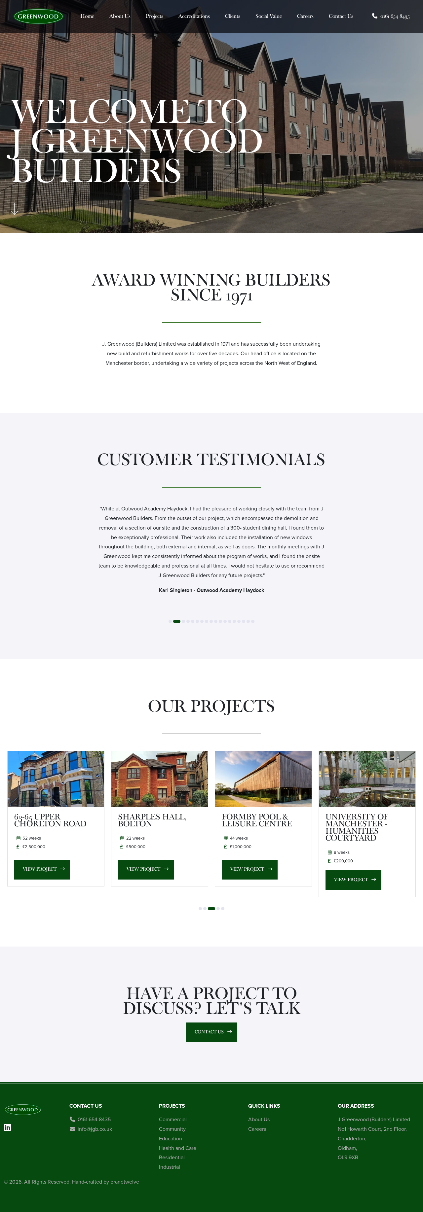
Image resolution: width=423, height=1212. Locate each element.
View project (34, 869)
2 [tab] (176, 621)
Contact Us (341, 16)
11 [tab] (220, 621)
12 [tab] (225, 621)
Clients (232, 16)
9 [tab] (211, 621)
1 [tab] (170, 621)
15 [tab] (239, 621)
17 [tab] (248, 621)
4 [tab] (188, 621)
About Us (120, 16)
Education (170, 1138)
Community (172, 1129)
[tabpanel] (211, 552)
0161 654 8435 (94, 1119)
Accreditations (194, 16)
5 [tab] (192, 621)
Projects (154, 16)
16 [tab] (243, 621)
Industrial (169, 1167)
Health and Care (177, 1148)
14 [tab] (234, 621)
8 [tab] (206, 621)
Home (87, 16)
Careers (305, 16)
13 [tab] (229, 621)
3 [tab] (183, 621)
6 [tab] (197, 621)
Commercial (173, 1119)
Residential (172, 1157)
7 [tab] (202, 621)
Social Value (268, 16)
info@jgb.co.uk (95, 1129)
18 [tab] (252, 621)
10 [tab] (215, 621)
